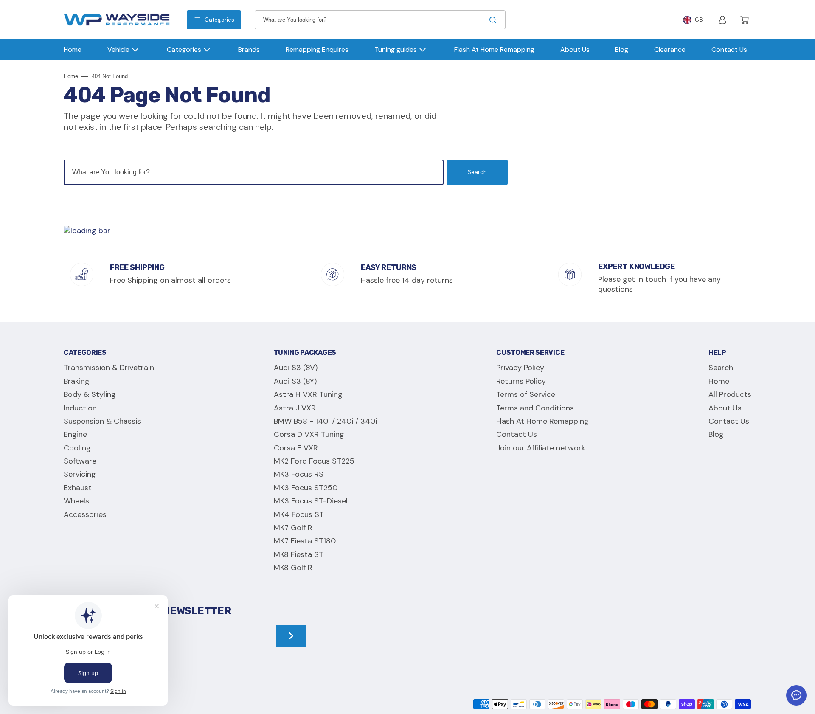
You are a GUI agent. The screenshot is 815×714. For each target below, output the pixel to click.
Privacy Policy (520, 368)
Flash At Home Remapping (542, 421)
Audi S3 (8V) (296, 368)
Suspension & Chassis (102, 421)
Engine (75, 434)
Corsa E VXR (296, 448)
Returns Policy (521, 381)
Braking (77, 381)
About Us (725, 408)
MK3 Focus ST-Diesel (311, 501)
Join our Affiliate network (540, 448)
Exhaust (78, 488)
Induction (80, 408)
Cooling (77, 448)
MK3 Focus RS (298, 474)
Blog (716, 434)
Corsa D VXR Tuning (309, 434)
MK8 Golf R (293, 567)
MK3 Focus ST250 (305, 488)
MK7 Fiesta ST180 (305, 541)
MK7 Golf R (293, 528)
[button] (722, 20)
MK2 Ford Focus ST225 (314, 461)
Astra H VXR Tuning (308, 394)
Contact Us (516, 434)
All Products (729, 394)
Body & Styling (90, 394)
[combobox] (380, 19)
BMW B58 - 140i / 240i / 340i (325, 421)
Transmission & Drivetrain (109, 368)
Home (71, 76)
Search (477, 172)
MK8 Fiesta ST (298, 554)
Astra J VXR (295, 408)
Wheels (76, 501)
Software (80, 461)
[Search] (494, 20)
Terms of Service (525, 394)
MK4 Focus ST (299, 514)
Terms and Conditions (535, 408)
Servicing (80, 474)
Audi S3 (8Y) (295, 381)
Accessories (85, 514)
